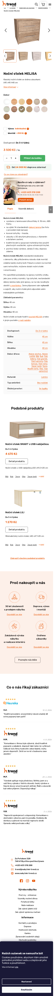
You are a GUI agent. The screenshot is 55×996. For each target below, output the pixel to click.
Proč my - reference (27, 895)
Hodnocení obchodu (27, 930)
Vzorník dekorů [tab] (26, 209)
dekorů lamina (35, 227)
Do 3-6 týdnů (42, 331)
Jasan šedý (36, 366)
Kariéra (27, 933)
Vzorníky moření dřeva (27, 898)
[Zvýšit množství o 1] (16, 158)
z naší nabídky (24, 320)
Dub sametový (43, 370)
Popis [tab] (10, 209)
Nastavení (26, 982)
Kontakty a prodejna (28, 923)
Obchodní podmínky (27, 940)
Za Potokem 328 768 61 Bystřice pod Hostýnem (29, 859)
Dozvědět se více (14, 614)
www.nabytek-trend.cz (26, 873)
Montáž (16, 133)
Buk (41, 356)
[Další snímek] (49, 30)
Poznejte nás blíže (27, 660)
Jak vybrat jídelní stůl (27, 909)
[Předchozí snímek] (5, 30)
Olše (41, 369)
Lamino (44, 377)
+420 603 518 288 (30, 192)
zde (16, 967)
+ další (41, 477)
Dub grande (42, 359)
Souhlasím (26, 990)
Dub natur (42, 364)
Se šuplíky (43, 388)
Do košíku (32, 158)
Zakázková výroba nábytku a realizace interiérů (14, 638)
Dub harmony (37, 361)
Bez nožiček (42, 383)
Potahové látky (27, 902)
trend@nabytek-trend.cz (27, 869)
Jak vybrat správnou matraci (27, 912)
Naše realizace (27, 905)
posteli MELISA (35, 317)
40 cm (45, 348)
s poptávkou (15, 285)
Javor (44, 366)
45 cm (45, 336)
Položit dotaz (25, 200)
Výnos (17, 128)
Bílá (37, 356)
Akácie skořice (35, 354)
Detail (12, 461)
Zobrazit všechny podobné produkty (27, 558)
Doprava (27, 926)
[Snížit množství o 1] (7, 158)
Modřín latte (33, 369)
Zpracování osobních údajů (28, 936)
